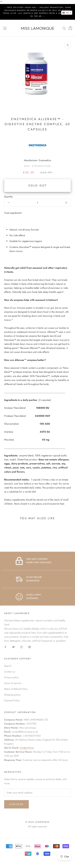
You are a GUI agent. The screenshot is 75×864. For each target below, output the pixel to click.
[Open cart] (70, 28)
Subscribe (16, 804)
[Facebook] (5, 647)
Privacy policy (11, 677)
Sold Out (37, 185)
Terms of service (12, 683)
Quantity (8, 196)
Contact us (9, 671)
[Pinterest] (29, 647)
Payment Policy (12, 700)
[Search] (64, 28)
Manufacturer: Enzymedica (37, 160)
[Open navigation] (5, 28)
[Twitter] (13, 647)
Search (7, 666)
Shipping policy (12, 694)
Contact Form (27, 747)
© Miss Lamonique (37, 822)
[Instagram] (21, 647)
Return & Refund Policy (16, 689)
